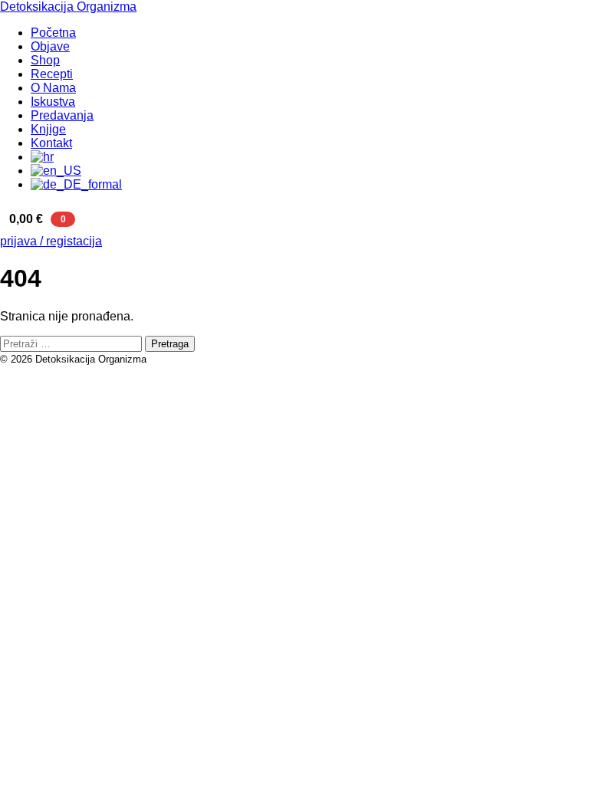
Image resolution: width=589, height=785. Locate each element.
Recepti (52, 73)
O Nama (53, 87)
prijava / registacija (51, 241)
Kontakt (51, 142)
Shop (45, 60)
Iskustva (53, 101)
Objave (50, 46)
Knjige (48, 129)
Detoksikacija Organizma (68, 6)
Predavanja (62, 115)
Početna (53, 32)
